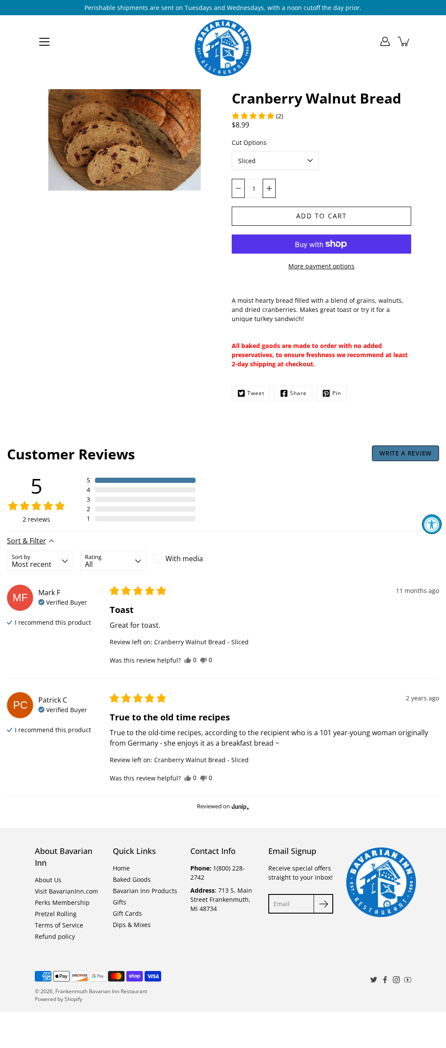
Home (121, 868)
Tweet (255, 393)
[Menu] (44, 42)
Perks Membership (62, 902)
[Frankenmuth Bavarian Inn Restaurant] (223, 41)
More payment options (321, 266)
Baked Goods (132, 879)
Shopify (73, 999)
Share (298, 393)
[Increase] (269, 188)
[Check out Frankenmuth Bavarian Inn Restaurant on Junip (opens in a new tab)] (239, 806)
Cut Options (249, 142)
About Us (48, 880)
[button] (257, 115)
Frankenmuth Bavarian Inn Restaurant (101, 991)
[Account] (385, 41)
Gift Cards (127, 913)
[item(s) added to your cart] (404, 41)
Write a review (405, 453)
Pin (336, 393)
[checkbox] (186, 558)
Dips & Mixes (132, 925)
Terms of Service (59, 925)
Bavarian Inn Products (145, 891)
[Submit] (323, 904)
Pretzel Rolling (56, 914)
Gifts (119, 902)
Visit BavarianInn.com (66, 891)
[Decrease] (238, 188)
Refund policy (55, 936)
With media (184, 558)
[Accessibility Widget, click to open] (432, 524)
